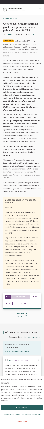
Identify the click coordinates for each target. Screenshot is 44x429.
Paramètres (22, 422)
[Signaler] (33, 34)
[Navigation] (40, 9)
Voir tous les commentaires (17, 351)
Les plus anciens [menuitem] (31, 337)
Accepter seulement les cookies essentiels (22, 414)
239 (8, 297)
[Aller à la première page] (14, 9)
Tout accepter (22, 407)
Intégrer (21, 316)
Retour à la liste (11, 19)
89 (36, 297)
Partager (21, 313)
